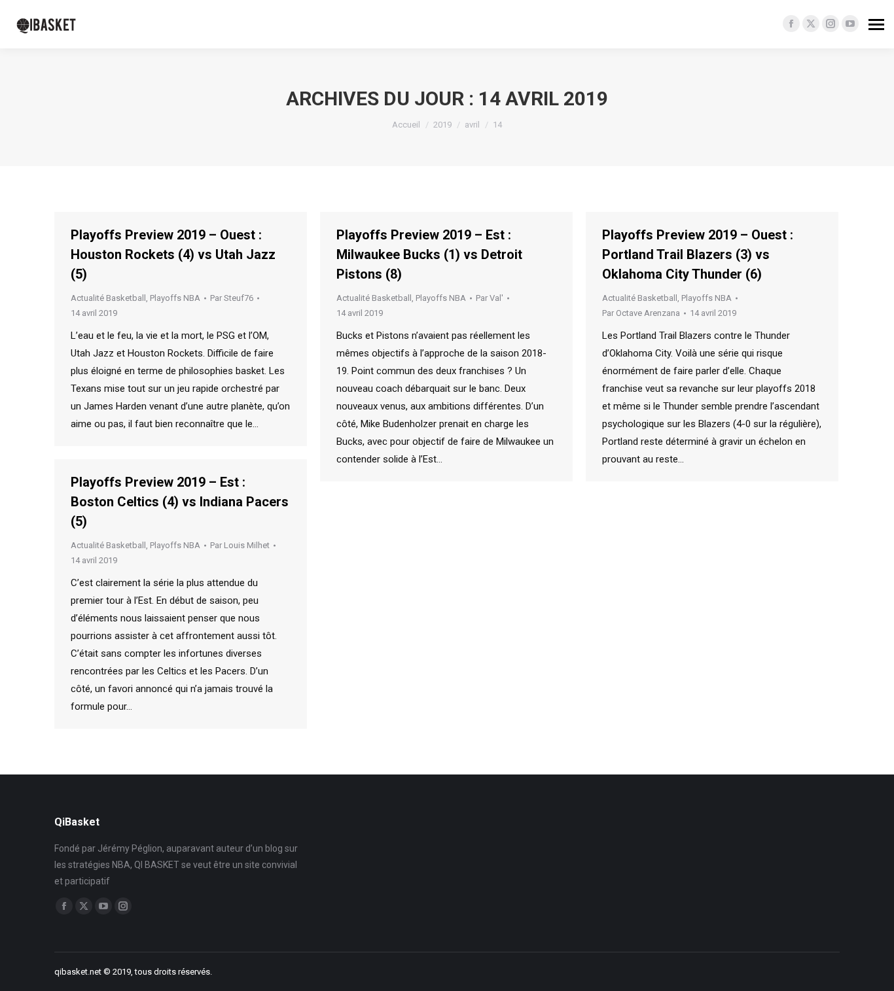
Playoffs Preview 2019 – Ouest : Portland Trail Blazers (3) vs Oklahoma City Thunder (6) (697, 254)
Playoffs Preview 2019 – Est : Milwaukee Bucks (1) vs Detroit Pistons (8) (429, 254)
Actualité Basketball (108, 298)
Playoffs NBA (175, 298)
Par (231, 298)
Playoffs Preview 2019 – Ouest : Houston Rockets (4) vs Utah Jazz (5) (173, 254)
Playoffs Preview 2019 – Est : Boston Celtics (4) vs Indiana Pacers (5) (180, 501)
